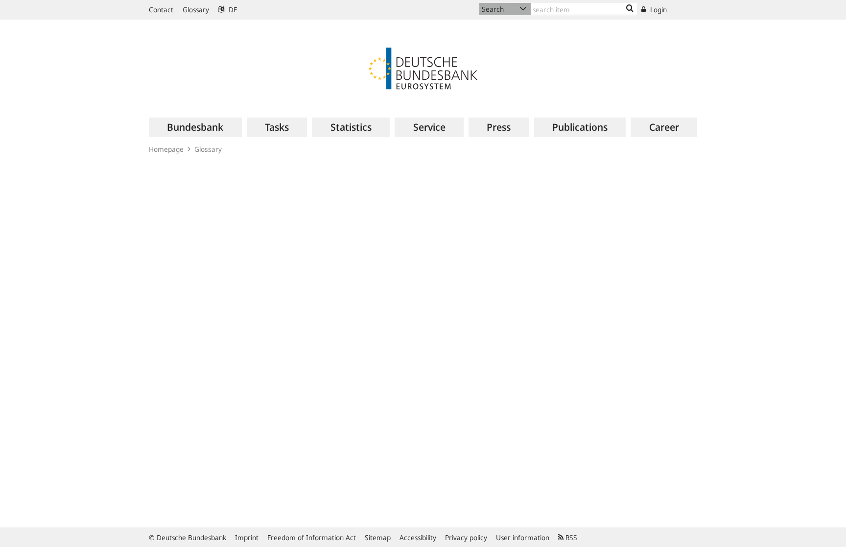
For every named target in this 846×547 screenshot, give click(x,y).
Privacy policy (466, 537)
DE (232, 9)
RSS (570, 537)
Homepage (166, 149)
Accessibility (418, 537)
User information (522, 537)
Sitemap (378, 537)
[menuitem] (195, 127)
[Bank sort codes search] (630, 9)
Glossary (196, 9)
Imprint (246, 537)
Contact (161, 9)
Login (657, 9)
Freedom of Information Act (311, 537)
